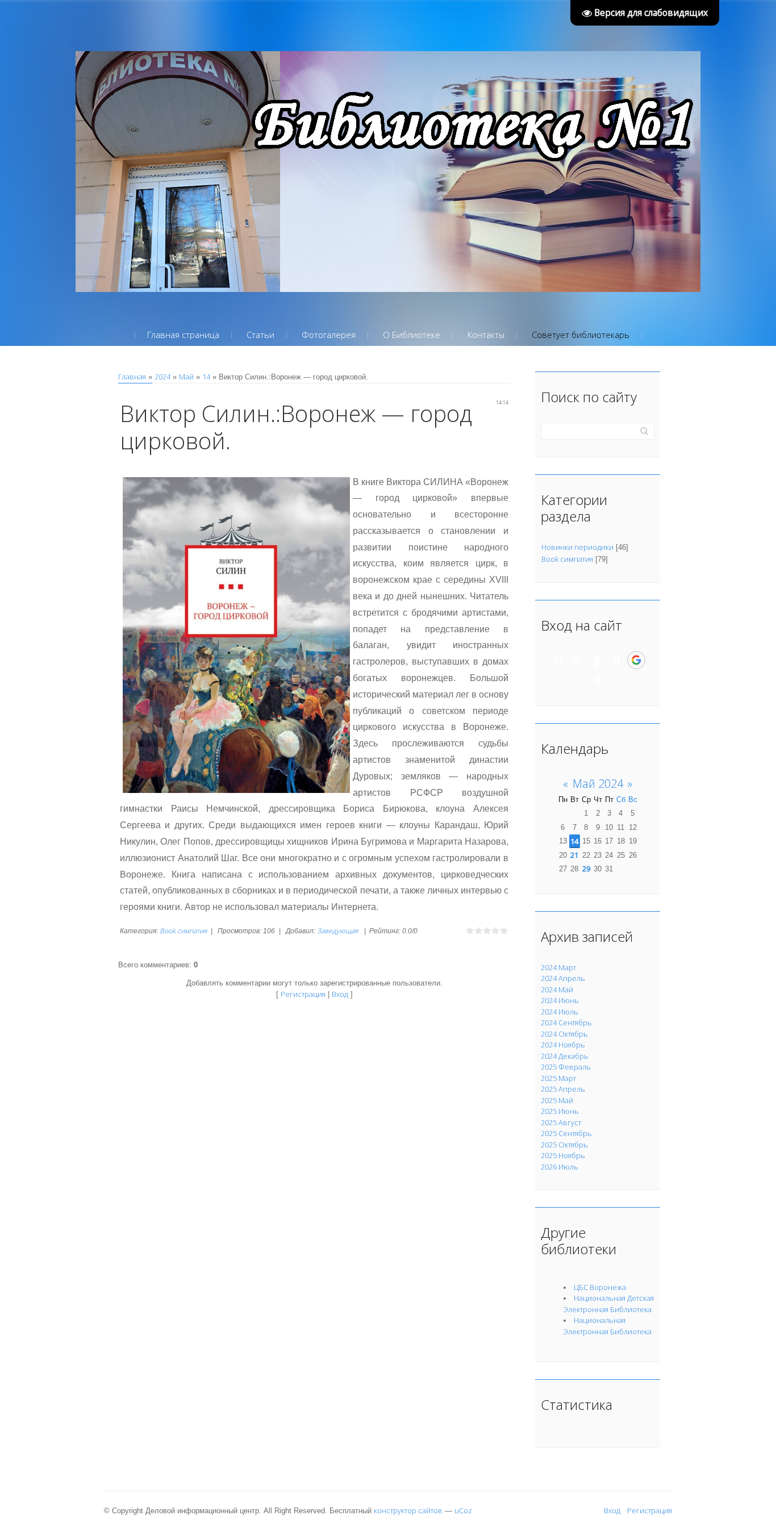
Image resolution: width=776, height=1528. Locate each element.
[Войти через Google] (636, 660)
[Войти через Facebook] (597, 660)
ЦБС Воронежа (600, 1287)
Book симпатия (183, 931)
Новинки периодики (577, 547)
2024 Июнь (560, 1000)
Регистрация (303, 994)
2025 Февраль (566, 1067)
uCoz (463, 1510)
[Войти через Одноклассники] (597, 679)
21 (574, 855)
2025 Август (561, 1122)
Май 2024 (598, 783)
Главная (132, 376)
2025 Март (558, 1078)
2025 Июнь (560, 1111)
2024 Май (557, 989)
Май (186, 376)
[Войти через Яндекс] (616, 660)
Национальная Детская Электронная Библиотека (609, 1303)
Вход (340, 994)
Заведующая (337, 931)
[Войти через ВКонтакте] (577, 660)
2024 (162, 376)
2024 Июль (559, 1012)
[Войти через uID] (558, 660)
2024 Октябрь (564, 1034)
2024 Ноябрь (563, 1044)
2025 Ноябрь (563, 1155)
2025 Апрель (563, 1089)
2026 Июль (559, 1167)
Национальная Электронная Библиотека (608, 1326)
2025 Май (557, 1100)
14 (206, 376)
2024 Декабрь (565, 1056)
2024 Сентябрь (566, 1022)
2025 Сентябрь (566, 1133)
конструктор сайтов (408, 1510)
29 (586, 868)
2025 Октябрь (564, 1144)
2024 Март (558, 967)
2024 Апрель (563, 978)
